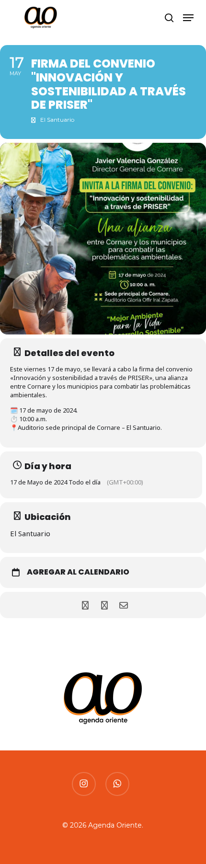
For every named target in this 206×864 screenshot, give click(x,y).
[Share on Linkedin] (104, 605)
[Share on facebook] (85, 605)
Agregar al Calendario (78, 572)
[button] (188, 18)
